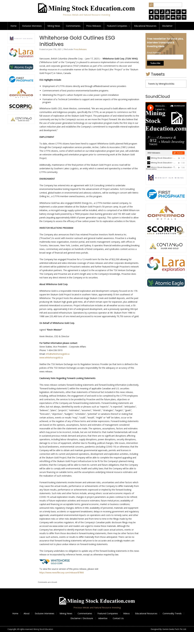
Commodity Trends (172, 613)
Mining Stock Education (43, 629)
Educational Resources (146, 613)
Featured (117, 25)
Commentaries (73, 25)
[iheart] (184, 13)
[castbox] (173, 18)
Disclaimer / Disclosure (81, 618)
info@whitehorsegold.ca (57, 353)
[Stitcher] (173, 13)
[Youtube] (167, 13)
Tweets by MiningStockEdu (161, 83)
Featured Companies (107, 613)
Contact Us (118, 618)
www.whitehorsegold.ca (51, 357)
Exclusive (32, 25)
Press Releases (93, 25)
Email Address (154, 52)
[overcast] (162, 18)
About (27, 613)
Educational (145, 25)
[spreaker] (151, 18)
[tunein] (167, 18)
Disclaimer (167, 25)
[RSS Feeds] (156, 18)
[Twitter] (151, 13)
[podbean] (178, 18)
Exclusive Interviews (44, 613)
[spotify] (184, 18)
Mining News (53, 25)
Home (13, 25)
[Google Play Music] (178, 13)
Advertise (102, 618)
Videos (126, 613)
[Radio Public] (156, 13)
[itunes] (162, 13)
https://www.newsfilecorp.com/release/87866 (61, 572)
